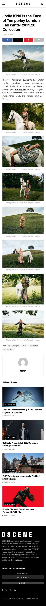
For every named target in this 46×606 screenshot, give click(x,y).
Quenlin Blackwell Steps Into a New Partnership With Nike (18, 510)
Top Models (33, 345)
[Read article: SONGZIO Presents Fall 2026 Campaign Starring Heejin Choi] (23, 430)
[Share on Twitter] (18, 40)
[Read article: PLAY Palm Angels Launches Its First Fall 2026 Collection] (23, 463)
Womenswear (9, 349)
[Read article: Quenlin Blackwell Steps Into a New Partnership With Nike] (23, 496)
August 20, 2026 (9, 449)
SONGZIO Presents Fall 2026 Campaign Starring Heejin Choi (20, 444)
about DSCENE (33, 557)
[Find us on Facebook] (2, 590)
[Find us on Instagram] (11, 590)
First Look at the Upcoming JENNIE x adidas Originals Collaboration (22, 411)
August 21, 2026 (9, 416)
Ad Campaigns (10, 404)
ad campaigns (13, 345)
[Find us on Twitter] (6, 590)
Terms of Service (17, 560)
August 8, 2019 (7, 34)
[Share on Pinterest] (28, 40)
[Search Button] (42, 3)
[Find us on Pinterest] (15, 590)
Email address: (23, 573)
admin (23, 370)
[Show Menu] (3, 3)
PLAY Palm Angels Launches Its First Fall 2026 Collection (20, 477)
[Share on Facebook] (7, 40)
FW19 (24, 345)
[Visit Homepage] (22, 3)
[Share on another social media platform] (39, 40)
